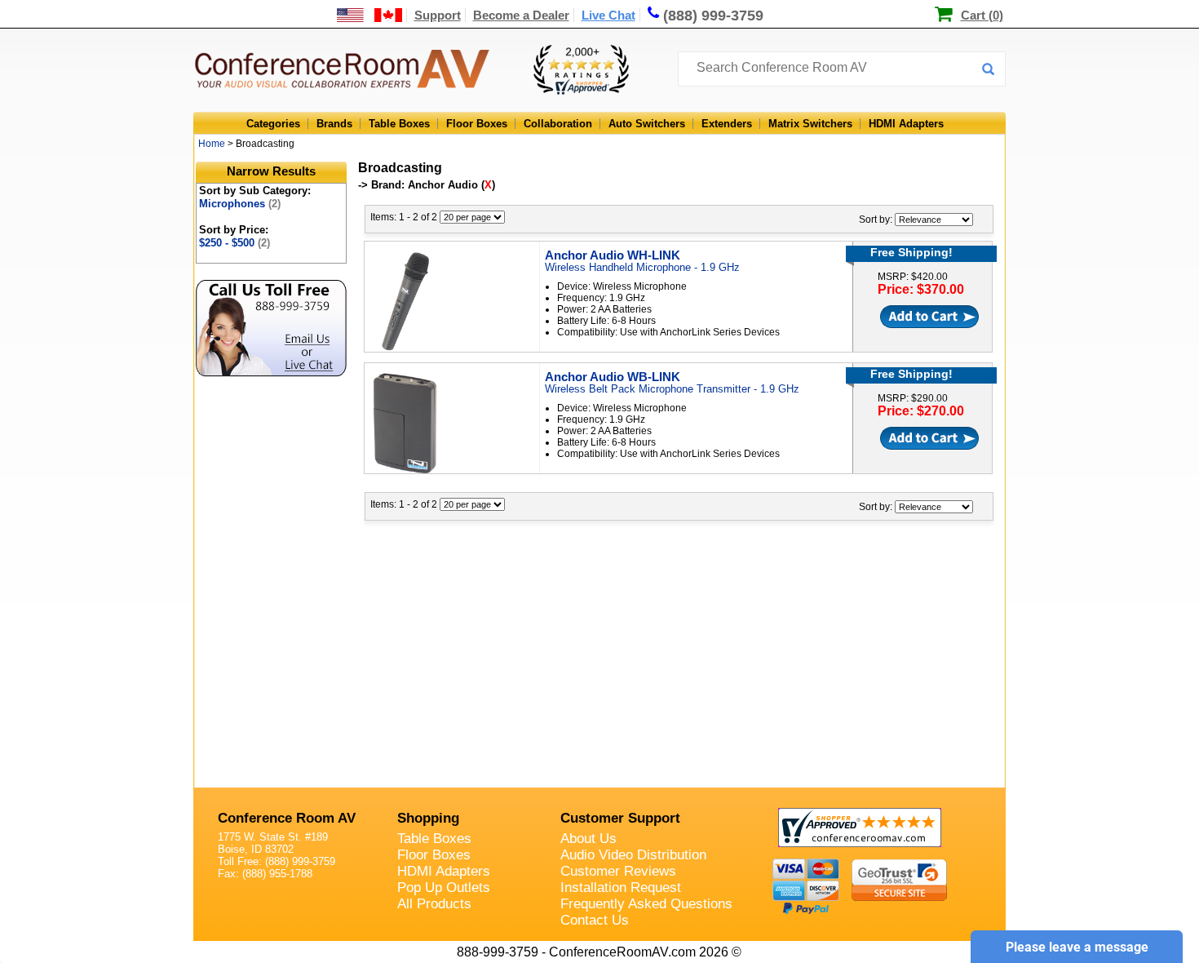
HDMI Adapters (906, 124)
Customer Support (620, 818)
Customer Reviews (618, 871)
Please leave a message (1077, 947)
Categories (273, 124)
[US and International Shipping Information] (370, 15)
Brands (334, 124)
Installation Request (620, 887)
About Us (588, 838)
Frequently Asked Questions (646, 904)
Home (211, 143)
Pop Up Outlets (443, 887)
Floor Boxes (476, 124)
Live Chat (608, 15)
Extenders (726, 124)
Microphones (240, 203)
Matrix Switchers (810, 124)
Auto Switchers (646, 124)
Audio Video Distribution (633, 855)
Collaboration (558, 124)
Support (437, 15)
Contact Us (594, 920)
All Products (434, 904)
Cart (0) (982, 15)
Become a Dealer (521, 15)
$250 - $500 (234, 243)
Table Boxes (399, 124)
